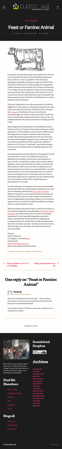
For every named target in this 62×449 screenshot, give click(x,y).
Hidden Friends (12, 425)
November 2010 (38, 374)
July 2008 (36, 401)
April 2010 (36, 376)
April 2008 (36, 405)
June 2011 (36, 371)
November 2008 (38, 398)
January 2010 (37, 381)
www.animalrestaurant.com (18, 243)
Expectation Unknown (14, 393)
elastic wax (12, 444)
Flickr (9, 401)
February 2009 (38, 391)
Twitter (9, 408)
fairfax (17, 251)
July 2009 (36, 386)
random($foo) (11, 429)
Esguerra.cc (11, 421)
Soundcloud (11, 405)
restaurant (35, 251)
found (51, 211)
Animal (14, 111)
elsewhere (11, 213)
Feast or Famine (31, 20)
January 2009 (38, 393)
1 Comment (44, 33)
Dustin (19, 33)
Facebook (10, 397)
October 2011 (37, 369)
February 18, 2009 (31, 33)
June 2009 (36, 388)
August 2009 (37, 384)
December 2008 (38, 396)
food (21, 251)
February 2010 (38, 379)
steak (40, 251)
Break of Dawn (12, 389)
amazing (12, 251)
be (48, 211)
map (27, 238)
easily (45, 211)
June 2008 (36, 403)
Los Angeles (27, 251)
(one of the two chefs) (41, 191)
